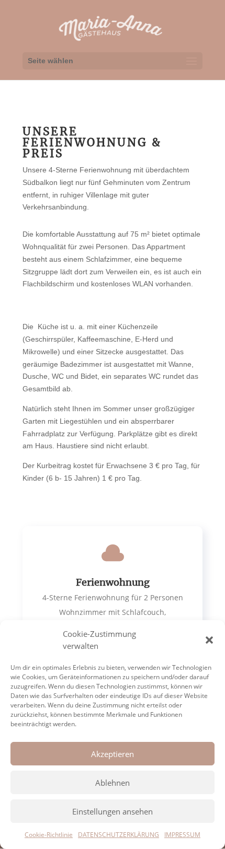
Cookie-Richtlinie (49, 834)
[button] (209, 640)
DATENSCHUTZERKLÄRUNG (118, 834)
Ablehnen (112, 782)
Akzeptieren (112, 754)
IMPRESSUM (182, 834)
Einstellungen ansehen (112, 811)
